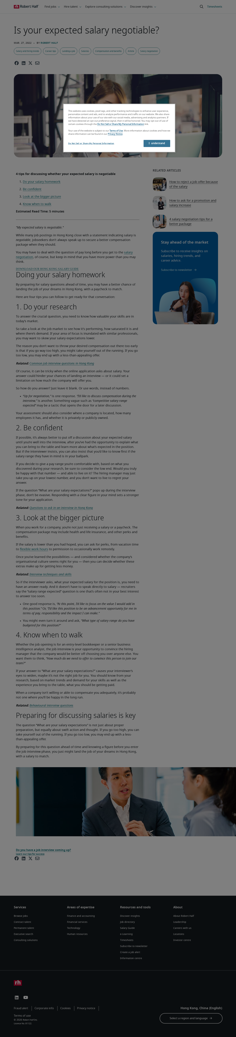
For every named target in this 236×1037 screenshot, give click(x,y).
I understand (157, 143)
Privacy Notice (115, 134)
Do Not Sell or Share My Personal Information (120, 124)
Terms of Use (116, 131)
